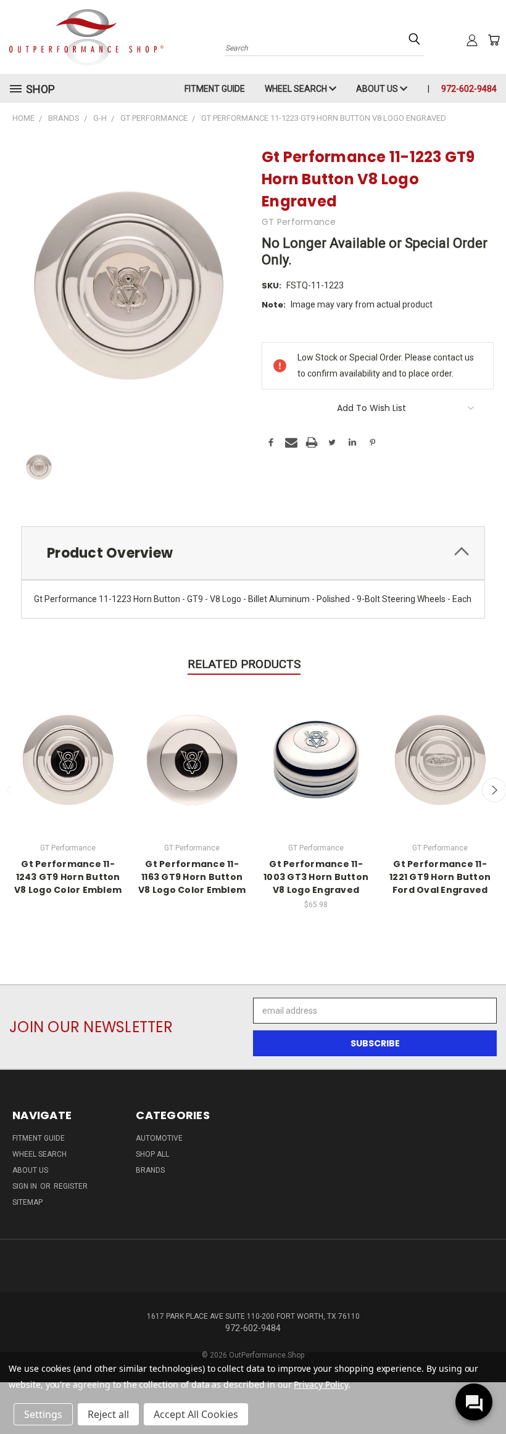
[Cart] (493, 40)
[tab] (253, 553)
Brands (150, 1170)
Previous (487, 1395)
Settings (43, 1414)
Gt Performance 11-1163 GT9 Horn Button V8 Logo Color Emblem (192, 877)
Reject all (108, 1414)
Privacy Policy (320, 1384)
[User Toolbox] (472, 40)
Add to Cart (316, 758)
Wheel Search (297, 89)
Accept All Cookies (196, 1414)
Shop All (152, 1154)
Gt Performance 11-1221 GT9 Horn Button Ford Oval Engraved (440, 877)
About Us (378, 89)
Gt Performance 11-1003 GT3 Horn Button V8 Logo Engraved (315, 877)
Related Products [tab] (244, 664)
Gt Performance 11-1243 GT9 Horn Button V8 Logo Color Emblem (68, 877)
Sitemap (27, 1202)
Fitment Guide (215, 89)
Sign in (25, 1186)
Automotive (159, 1138)
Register (71, 1186)
